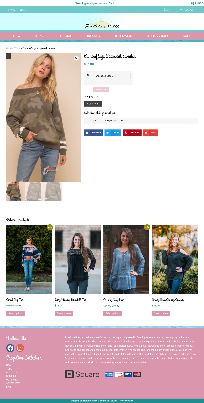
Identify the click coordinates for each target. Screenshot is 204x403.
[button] (76, 58)
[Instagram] (20, 348)
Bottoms (64, 36)
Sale (187, 36)
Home (11, 9)
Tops (38, 36)
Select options (15, 313)
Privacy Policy (126, 400)
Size (88, 75)
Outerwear (123, 36)
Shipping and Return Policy (84, 400)
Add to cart (101, 89)
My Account (188, 9)
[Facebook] (10, 348)
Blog (23, 9)
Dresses (93, 36)
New (16, 36)
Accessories (158, 36)
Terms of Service (108, 400)
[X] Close (196, 3)
